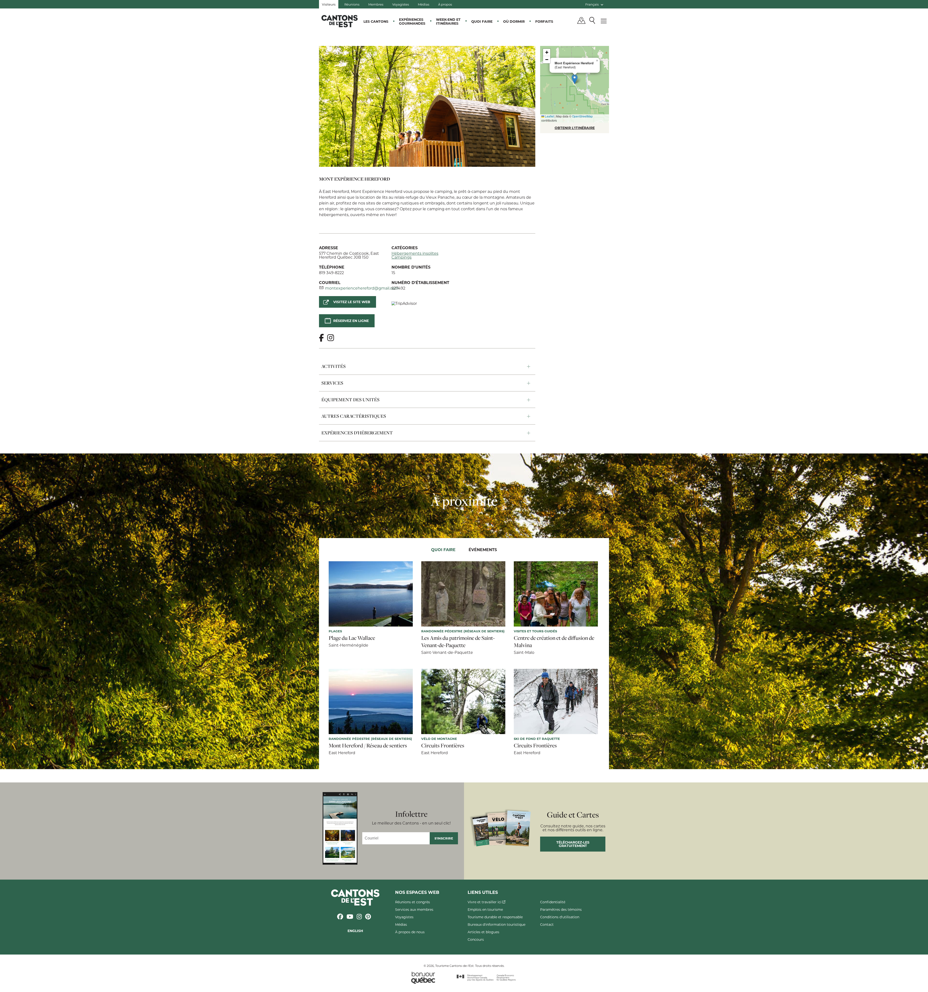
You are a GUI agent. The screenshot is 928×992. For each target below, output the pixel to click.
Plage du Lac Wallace (352, 638)
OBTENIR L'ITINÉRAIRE (575, 127)
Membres (375, 4)
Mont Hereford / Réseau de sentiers (368, 745)
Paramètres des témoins (561, 909)
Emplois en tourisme (485, 909)
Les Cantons (375, 21)
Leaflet (549, 116)
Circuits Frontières (442, 745)
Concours (476, 939)
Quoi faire (482, 21)
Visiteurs (328, 4)
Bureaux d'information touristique (496, 924)
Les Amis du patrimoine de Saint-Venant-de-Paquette (458, 641)
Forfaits (544, 21)
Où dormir (514, 21)
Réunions (351, 4)
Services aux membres (414, 909)
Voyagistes (400, 4)
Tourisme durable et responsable (495, 917)
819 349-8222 (331, 272)
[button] (575, 79)
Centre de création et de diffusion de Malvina (554, 641)
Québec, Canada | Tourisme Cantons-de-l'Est (339, 21)
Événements (483, 549)
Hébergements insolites (415, 253)
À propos (445, 4)
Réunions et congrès (412, 902)
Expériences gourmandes (412, 21)
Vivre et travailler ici (485, 902)
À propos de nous (410, 932)
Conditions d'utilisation (559, 917)
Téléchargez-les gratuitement (572, 844)
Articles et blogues (483, 932)
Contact (547, 924)
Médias (423, 4)
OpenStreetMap (582, 116)
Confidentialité (552, 902)
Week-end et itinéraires (448, 21)
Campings (402, 257)
